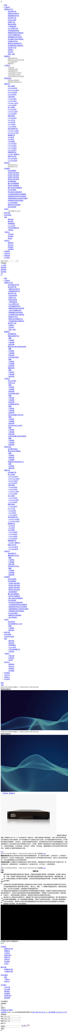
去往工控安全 (12, 381)
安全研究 (7, 251)
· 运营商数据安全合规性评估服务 (18, 609)
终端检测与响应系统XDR (15, 82)
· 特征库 (10, 660)
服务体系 (10, 219)
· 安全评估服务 (12, 617)
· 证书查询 (11, 671)
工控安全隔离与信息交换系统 (16, 76)
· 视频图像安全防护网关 (15, 312)
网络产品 (7, 84)
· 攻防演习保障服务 (14, 596)
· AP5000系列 (12, 511)
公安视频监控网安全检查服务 (17, 194)
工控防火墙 (11, 67)
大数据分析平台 (13, 41)
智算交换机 (11, 116)
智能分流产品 (12, 156)
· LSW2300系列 (12, 536)
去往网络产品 (12, 472)
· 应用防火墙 (12, 297)
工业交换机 (11, 141)
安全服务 (7, 168)
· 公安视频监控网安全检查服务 (17, 604)
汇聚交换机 (11, 97)
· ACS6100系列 (12, 515)
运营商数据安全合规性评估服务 (18, 198)
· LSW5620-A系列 (13, 491)
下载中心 (7, 232)
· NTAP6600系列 (13, 549)
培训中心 (7, 240)
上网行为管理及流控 (14, 35)
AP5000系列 (11, 122)
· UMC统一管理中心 (14, 543)
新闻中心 (7, 677)
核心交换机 (11, 86)
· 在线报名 (11, 668)
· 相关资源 (11, 344)
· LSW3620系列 (12, 498)
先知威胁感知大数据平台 (15, 45)
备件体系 (10, 221)
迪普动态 (7, 255)
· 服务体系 (11, 641)
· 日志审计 (11, 327)
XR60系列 (11, 137)
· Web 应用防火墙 (13, 304)
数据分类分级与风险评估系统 (16, 60)
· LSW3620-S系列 (13, 500)
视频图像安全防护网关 (15, 37)
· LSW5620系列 (12, 494)
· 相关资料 (11, 630)
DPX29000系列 (12, 88)
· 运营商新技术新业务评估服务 (17, 607)
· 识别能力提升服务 (14, 583)
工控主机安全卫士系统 (14, 74)
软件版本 (10, 236)
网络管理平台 (12, 152)
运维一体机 (11, 54)
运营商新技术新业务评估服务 (17, 196)
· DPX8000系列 (12, 483)
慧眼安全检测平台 (13, 13)
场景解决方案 (8, 969)
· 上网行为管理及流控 (14, 310)
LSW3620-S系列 (13, 111)
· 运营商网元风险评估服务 (16, 611)
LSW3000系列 (12, 146)
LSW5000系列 (12, 143)
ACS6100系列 (12, 126)
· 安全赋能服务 (12, 592)
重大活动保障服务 (13, 183)
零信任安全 (7, 78)
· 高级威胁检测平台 (14, 291)
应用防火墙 (11, 22)
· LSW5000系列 (12, 532)
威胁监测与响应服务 (14, 205)
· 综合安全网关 (12, 295)
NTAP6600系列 (12, 161)
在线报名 (10, 247)
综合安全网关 (12, 20)
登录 (2, 683)
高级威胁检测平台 (13, 16)
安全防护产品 (12, 18)
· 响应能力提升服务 (14, 589)
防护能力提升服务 (13, 175)
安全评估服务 (12, 207)
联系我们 (7, 991)
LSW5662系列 (12, 101)
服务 (5, 217)
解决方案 (7, 213)
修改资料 (3, 267)
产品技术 (7, 7)
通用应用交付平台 (13, 165)
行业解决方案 (8, 971)
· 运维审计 (11, 325)
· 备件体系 (11, 643)
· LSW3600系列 (12, 502)
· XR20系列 (11, 528)
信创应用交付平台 (13, 166)
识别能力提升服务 (13, 173)
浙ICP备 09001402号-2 (39, 1012)
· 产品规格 (11, 342)
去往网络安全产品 (13, 285)
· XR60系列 (11, 526)
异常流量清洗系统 (13, 30)
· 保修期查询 (12, 645)
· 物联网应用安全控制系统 (16, 308)
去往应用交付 (12, 553)
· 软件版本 (11, 658)
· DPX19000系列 (13, 481)
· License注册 (12, 647)
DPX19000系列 (12, 92)
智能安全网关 (12, 24)
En (1, 275)
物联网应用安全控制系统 (15, 33)
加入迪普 (7, 989)
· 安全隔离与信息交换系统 (16, 314)
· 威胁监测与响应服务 (14, 615)
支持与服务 (7, 215)
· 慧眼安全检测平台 (14, 289)
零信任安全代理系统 (13, 80)
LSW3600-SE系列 (13, 133)
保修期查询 (11, 223)
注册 (2, 685)
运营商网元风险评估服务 (15, 200)
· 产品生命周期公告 (14, 649)
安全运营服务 (12, 170)
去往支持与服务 (9, 636)
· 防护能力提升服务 (14, 585)
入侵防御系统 (12, 26)
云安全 (6, 209)
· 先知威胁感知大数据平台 (16, 321)
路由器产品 (11, 135)
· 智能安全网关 (12, 300)
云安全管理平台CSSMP (14, 211)
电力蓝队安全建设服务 (15, 192)
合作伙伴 (7, 253)
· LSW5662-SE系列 (13, 519)
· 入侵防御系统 (12, 302)
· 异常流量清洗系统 (14, 306)
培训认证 (10, 245)
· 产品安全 (11, 651)
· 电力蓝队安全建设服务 (15, 602)
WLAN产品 (11, 120)
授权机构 (10, 243)
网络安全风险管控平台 (15, 43)
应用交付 (7, 163)
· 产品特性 (11, 340)
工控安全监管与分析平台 (14, 72)
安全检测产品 (12, 11)
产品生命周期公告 (13, 228)
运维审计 (10, 50)
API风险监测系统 (12, 61)
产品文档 (10, 234)
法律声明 (3, 1012)
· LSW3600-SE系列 (13, 521)
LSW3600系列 (12, 114)
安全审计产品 (12, 48)
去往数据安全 (12, 334)
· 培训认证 (11, 666)
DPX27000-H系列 (13, 90)
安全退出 (3, 271)
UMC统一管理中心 (14, 154)
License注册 (11, 226)
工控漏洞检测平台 (13, 71)
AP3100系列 (11, 124)
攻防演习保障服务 (13, 185)
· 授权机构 (11, 664)
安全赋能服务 (12, 181)
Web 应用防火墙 (13, 28)
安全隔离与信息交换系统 (15, 39)
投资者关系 (7, 995)
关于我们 (7, 258)
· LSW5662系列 (12, 489)
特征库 (10, 238)
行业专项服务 (12, 190)
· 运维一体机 (12, 329)
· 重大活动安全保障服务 (15, 598)
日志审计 (10, 52)
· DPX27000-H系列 (13, 479)
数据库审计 (11, 63)
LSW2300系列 (12, 148)
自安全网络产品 (13, 129)
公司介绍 (7, 987)
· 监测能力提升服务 (14, 587)
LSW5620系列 (12, 105)
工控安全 (7, 65)
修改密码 (3, 269)
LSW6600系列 (12, 99)
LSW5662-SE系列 (13, 131)
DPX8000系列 (12, 94)
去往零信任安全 (13, 449)
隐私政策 (7, 998)
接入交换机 (11, 107)
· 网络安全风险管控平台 (15, 319)
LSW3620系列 (12, 109)
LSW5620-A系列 (13, 103)
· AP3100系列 (12, 513)
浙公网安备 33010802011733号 (57, 1012)
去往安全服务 (12, 579)
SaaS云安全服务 (13, 202)
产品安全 (10, 230)
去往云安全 (11, 621)
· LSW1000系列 (12, 538)
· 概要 (9, 338)
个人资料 (3, 265)
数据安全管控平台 (13, 58)
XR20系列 (11, 139)
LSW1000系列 (12, 150)
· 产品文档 (11, 656)
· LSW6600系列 (12, 487)
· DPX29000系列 (13, 476)
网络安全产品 (8, 9)
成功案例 (7, 993)
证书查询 (10, 249)
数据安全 (7, 56)
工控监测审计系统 (13, 69)
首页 (5, 5)
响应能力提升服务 (13, 179)
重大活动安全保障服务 (15, 188)
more (44, 853)
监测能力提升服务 (13, 177)
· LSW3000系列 (12, 534)
